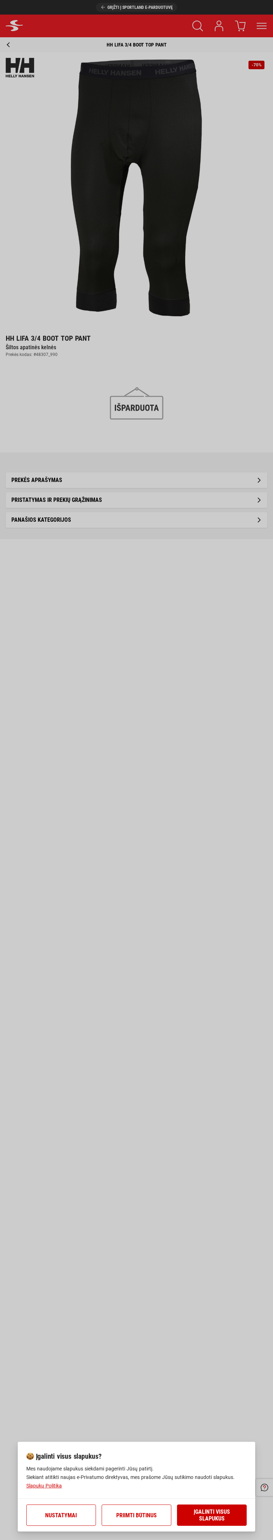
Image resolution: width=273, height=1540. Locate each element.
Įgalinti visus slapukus (212, 1515)
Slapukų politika (44, 1486)
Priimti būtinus (136, 1515)
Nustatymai (61, 1515)
